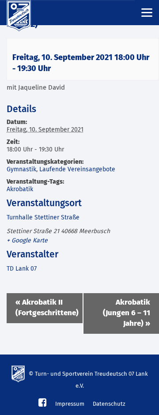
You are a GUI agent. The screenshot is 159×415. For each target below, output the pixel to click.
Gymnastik (21, 169)
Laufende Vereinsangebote (77, 169)
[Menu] (147, 12)
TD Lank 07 (22, 269)
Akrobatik (20, 189)
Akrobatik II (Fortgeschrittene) (47, 308)
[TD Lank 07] (24, 12)
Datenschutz (109, 404)
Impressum (69, 404)
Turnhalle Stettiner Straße (43, 218)
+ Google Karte (27, 241)
